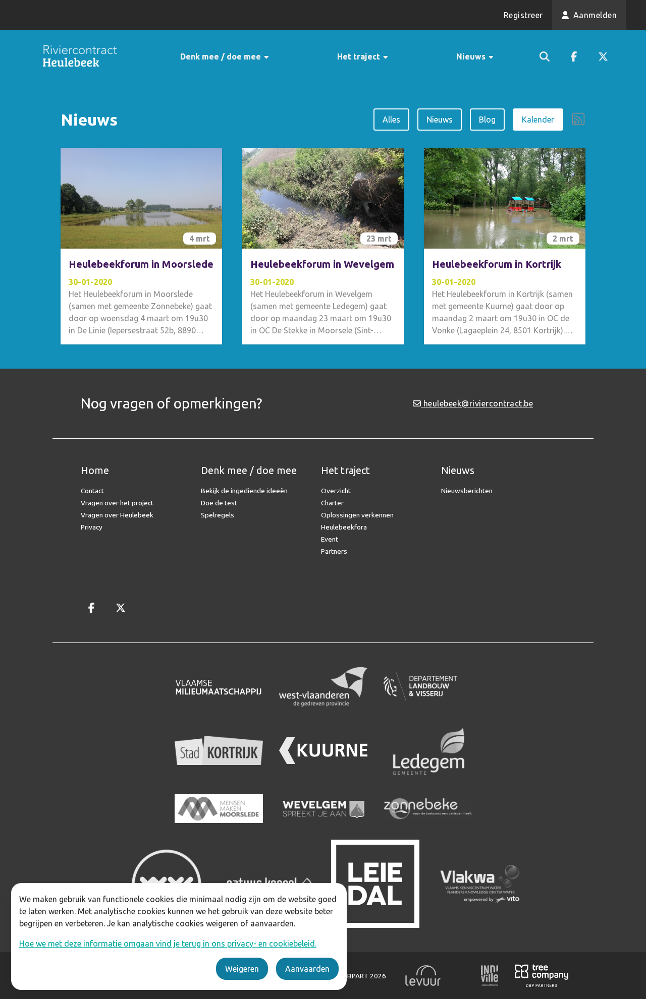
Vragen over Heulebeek (117, 515)
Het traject (359, 56)
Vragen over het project (117, 503)
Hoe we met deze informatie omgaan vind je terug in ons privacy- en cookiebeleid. (167, 943)
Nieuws (472, 56)
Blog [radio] (487, 119)
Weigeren (242, 968)
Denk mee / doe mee (221, 56)
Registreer (523, 15)
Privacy (91, 527)
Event (329, 539)
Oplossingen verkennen (357, 515)
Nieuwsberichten (467, 491)
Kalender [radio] (538, 119)
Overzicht (336, 491)
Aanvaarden (307, 968)
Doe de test (219, 503)
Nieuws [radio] (439, 119)
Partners (334, 551)
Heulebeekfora (344, 527)
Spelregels (217, 515)
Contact (92, 491)
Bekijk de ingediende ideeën (244, 491)
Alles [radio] (391, 119)
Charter (332, 503)
